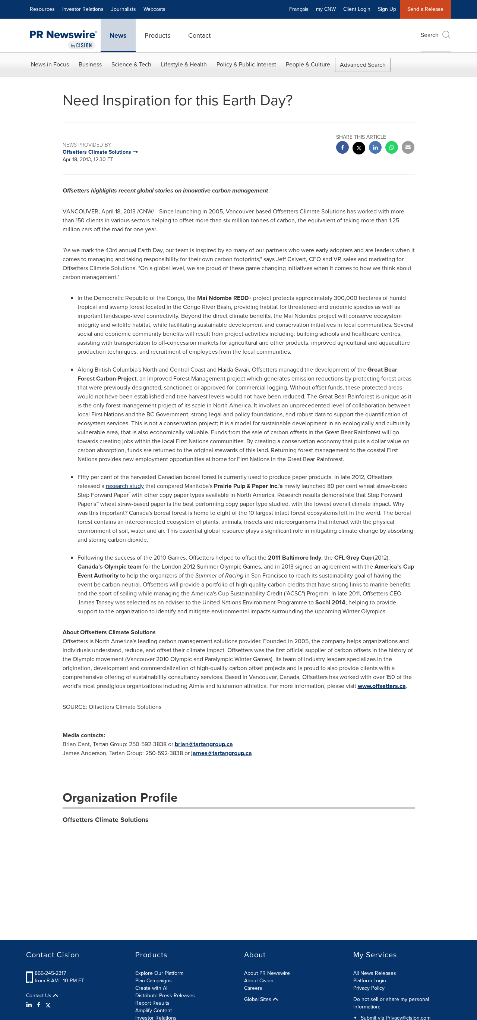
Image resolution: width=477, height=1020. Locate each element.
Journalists (123, 9)
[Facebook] (38, 1005)
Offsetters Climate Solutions (106, 820)
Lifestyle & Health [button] (184, 64)
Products (157, 35)
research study (125, 486)
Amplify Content (153, 1010)
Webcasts (154, 9)
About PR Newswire (267, 973)
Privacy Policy (369, 988)
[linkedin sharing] (375, 148)
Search (430, 35)
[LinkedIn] (30, 1005)
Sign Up (387, 9)
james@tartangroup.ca (221, 753)
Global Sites (258, 999)
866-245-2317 (50, 973)
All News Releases (374, 973)
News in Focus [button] (50, 64)
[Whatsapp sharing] (391, 148)
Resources (42, 9)
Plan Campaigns (153, 981)
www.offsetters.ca (382, 686)
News (118, 35)
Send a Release (425, 9)
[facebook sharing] (342, 148)
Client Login (356, 9)
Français (299, 9)
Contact (199, 35)
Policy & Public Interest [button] (246, 64)
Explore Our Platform (159, 973)
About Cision (259, 981)
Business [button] (90, 64)
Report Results (152, 1003)
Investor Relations (83, 9)
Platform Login (369, 981)
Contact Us (39, 995)
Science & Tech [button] (131, 64)
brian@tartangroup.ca (204, 744)
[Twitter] (48, 1005)
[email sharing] (408, 148)
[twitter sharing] (359, 149)
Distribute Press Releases (165, 995)
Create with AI (151, 988)
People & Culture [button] (308, 64)
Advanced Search (363, 64)
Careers (253, 988)
